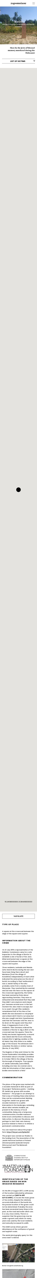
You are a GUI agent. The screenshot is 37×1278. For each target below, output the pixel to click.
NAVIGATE (18, 916)
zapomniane (18, 3)
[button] (18, 490)
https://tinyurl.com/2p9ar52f (18, 1132)
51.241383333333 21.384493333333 (18, 902)
